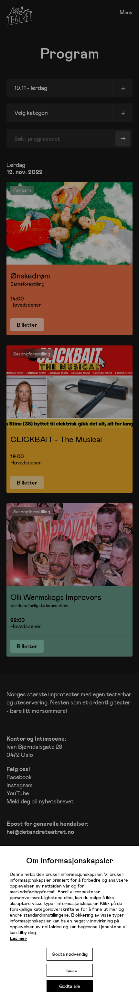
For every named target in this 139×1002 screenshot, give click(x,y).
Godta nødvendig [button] (70, 954)
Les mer (18, 938)
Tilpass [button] (69, 970)
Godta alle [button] (69, 986)
